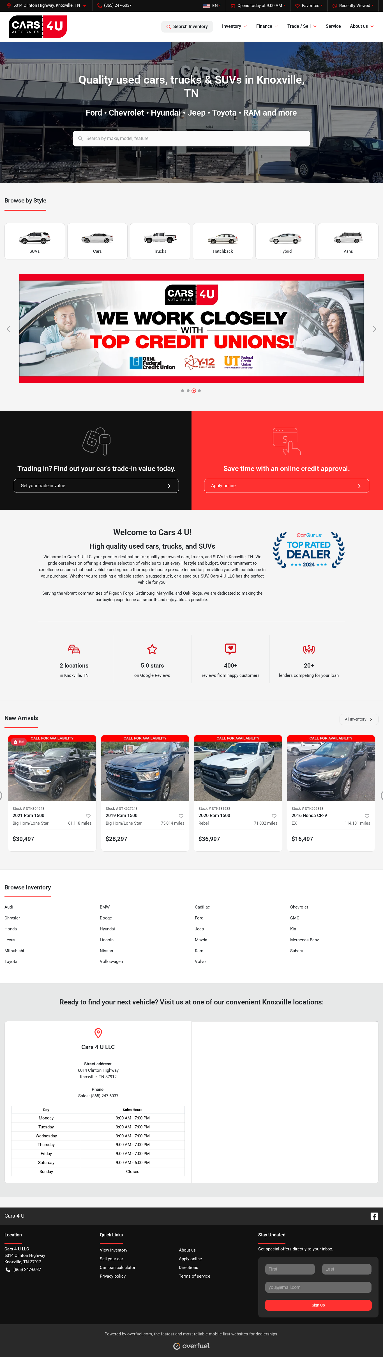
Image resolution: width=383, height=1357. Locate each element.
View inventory (113, 1250)
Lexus (9, 939)
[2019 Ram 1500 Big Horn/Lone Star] (145, 768)
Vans (348, 251)
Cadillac (202, 907)
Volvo (200, 961)
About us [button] (359, 26)
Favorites (310, 5)
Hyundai (107, 929)
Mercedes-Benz (304, 939)
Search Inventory (190, 26)
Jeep (199, 929)
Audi (8, 907)
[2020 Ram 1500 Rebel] (238, 768)
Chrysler (12, 918)
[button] (48, 5)
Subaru (296, 950)
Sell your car (111, 1258)
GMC (294, 918)
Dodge (106, 918)
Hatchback (223, 251)
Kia (293, 929)
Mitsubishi (14, 950)
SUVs (34, 251)
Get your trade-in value (43, 485)
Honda (10, 929)
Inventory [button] (231, 26)
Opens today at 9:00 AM (259, 5)
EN (215, 5)
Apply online (223, 485)
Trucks (160, 251)
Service (333, 26)
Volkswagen (111, 961)
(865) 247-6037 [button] (117, 5)
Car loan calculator (117, 1267)
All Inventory (355, 719)
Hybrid (286, 251)
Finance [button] (264, 26)
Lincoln (107, 939)
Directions (188, 1267)
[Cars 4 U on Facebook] (372, 1216)
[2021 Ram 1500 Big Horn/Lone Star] (52, 768)
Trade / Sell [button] (299, 26)
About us (187, 1250)
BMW (105, 907)
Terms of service (194, 1276)
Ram (199, 950)
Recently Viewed (354, 5)
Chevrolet (299, 907)
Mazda (201, 939)
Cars (97, 251)
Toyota (10, 961)
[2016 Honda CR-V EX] (331, 768)
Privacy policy (113, 1276)
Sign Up (318, 1305)
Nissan (106, 950)
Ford (199, 918)
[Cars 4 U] (38, 26)
